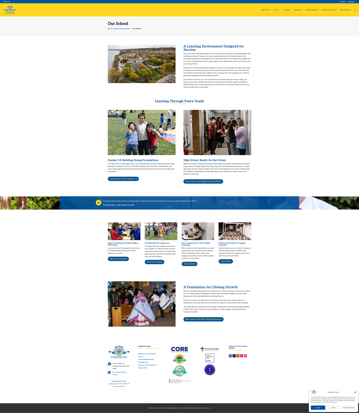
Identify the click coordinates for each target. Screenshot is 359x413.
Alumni (351, 1)
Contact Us (6, 1)
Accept (318, 408)
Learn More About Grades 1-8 (123, 179)
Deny (333, 408)
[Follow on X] (234, 355)
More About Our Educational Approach (203, 319)
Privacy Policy (180, 408)
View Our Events (154, 262)
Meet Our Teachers (118, 259)
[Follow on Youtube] (237, 355)
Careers (342, 1)
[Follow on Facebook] (230, 355)
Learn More (225, 261)
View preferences (349, 408)
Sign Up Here (190, 264)
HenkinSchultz (206, 408)
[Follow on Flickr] (241, 355)
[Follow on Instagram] (245, 355)
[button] (355, 392)
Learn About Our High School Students (203, 181)
